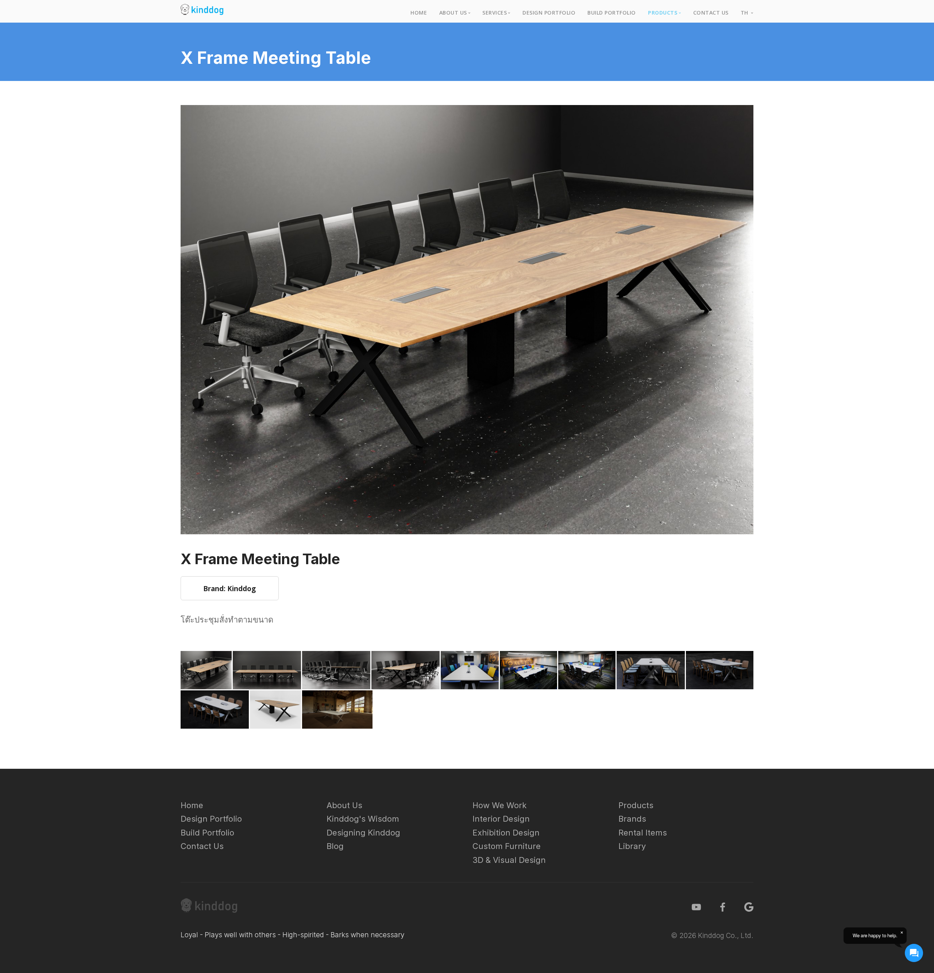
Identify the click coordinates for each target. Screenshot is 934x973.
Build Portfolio (611, 12)
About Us (344, 805)
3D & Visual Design (509, 860)
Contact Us (711, 12)
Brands (632, 818)
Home (418, 12)
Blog (335, 846)
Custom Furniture (506, 846)
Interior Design (501, 818)
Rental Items (642, 832)
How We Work (499, 805)
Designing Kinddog (363, 832)
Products (635, 805)
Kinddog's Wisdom (363, 818)
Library (632, 846)
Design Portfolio (548, 12)
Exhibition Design (506, 832)
